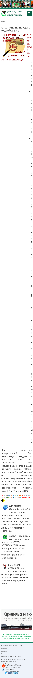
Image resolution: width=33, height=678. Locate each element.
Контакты (4, 651)
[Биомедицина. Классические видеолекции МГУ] (18, 495)
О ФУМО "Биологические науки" (11, 645)
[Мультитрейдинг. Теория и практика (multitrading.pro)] (2, 495)
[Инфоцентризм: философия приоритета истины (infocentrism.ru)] (27, 495)
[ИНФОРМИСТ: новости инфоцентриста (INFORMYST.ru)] (7, 495)
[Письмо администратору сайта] (3, 669)
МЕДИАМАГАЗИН (10, 551)
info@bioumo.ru (10, 669)
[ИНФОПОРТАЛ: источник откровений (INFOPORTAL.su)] (9, 495)
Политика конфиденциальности (11, 656)
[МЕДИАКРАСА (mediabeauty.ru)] (5, 497)
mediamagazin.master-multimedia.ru (13, 556)
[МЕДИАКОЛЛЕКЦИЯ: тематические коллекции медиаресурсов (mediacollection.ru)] (2, 497)
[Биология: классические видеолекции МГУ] (16, 495)
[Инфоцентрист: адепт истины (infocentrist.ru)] (29, 495)
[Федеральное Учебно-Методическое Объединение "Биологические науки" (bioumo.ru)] (9, 497)
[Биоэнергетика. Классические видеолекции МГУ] (13, 495)
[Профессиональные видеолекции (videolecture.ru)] (24, 495)
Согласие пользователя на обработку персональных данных (13, 660)
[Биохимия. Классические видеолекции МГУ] (11, 495)
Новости (4, 648)
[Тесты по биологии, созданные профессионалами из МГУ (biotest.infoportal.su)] (20, 497)
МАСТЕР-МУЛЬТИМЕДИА (13, 666)
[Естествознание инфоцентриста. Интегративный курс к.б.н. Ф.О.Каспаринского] (5, 495)
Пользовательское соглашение (11, 654)
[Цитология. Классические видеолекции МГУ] (20, 495)
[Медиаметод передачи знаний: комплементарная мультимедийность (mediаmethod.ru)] (16, 497)
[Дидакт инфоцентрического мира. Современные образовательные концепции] (22, 495)
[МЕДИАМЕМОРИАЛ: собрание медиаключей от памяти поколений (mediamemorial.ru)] (18, 497)
